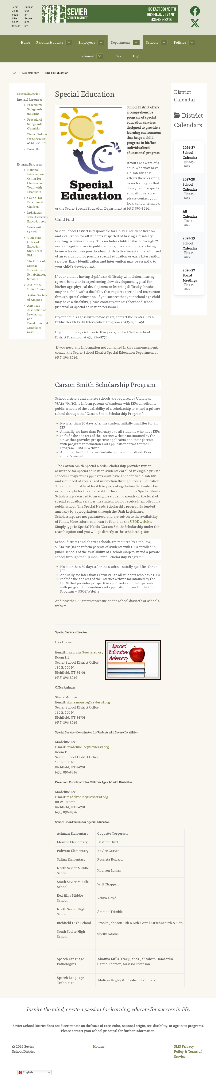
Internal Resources (29, 99)
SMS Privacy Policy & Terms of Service (188, 1051)
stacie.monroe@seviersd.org (88, 702)
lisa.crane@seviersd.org (84, 652)
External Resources (30, 164)
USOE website (140, 522)
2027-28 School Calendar (190, 184)
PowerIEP (33, 149)
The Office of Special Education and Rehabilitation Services (36, 270)
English (27, 1072)
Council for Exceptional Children (35, 202)
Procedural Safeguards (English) (34, 109)
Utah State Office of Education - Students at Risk (34, 246)
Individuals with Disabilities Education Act (37, 217)
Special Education (28, 93)
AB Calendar (190, 213)
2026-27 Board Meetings (190, 275)
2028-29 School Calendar (190, 243)
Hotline (98, 1046)
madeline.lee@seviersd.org (88, 747)
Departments (30, 72)
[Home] (15, 73)
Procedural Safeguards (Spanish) (34, 124)
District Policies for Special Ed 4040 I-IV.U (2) (37, 139)
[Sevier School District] (110, 13)
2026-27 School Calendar (190, 152)
